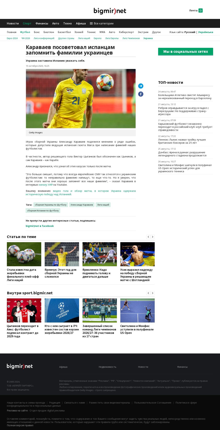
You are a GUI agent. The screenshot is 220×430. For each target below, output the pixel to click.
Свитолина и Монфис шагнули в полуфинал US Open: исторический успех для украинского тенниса (185, 168)
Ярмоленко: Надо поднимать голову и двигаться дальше (96, 273)
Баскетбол (64, 32)
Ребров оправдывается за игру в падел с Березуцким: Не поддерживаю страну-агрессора (183, 111)
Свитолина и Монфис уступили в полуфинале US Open (137, 329)
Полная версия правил (20, 425)
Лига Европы (112, 38)
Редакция (54, 402)
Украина (148, 38)
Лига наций (84, 38)
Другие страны (66, 38)
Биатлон (48, 32)
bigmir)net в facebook (40, 226)
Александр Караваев (82, 204)
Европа (97, 38)
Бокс (37, 32)
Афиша (81, 23)
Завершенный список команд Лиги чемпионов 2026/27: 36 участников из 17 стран (99, 331)
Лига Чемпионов (131, 38)
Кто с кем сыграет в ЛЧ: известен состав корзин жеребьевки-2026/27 (62, 329)
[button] (148, 237)
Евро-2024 (12, 38)
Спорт (27, 23)
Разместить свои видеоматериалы (109, 402)
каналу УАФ (46, 184)
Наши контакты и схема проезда (26, 402)
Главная (11, 32)
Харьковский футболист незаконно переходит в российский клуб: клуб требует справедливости (185, 127)
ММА (102, 32)
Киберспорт (126, 32)
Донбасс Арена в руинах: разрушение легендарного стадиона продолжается (182, 153)
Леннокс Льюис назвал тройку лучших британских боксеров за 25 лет (182, 141)
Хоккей (79, 32)
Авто (55, 23)
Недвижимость (107, 366)
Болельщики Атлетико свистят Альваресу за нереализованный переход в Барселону (185, 96)
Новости (13, 23)
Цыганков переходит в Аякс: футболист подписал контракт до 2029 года (22, 331)
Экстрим (143, 32)
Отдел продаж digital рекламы (47, 410)
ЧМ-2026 (25, 38)
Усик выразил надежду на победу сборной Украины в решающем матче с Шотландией (136, 275)
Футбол (25, 32)
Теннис (91, 32)
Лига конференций (44, 38)
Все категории (103, 23)
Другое (156, 32)
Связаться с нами (74, 402)
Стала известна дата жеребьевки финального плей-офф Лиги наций (23, 275)
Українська (205, 32)
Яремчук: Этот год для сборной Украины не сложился (60, 273)
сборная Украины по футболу (51, 204)
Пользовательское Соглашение (152, 402)
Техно (67, 23)
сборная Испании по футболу (43, 210)
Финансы (42, 23)
